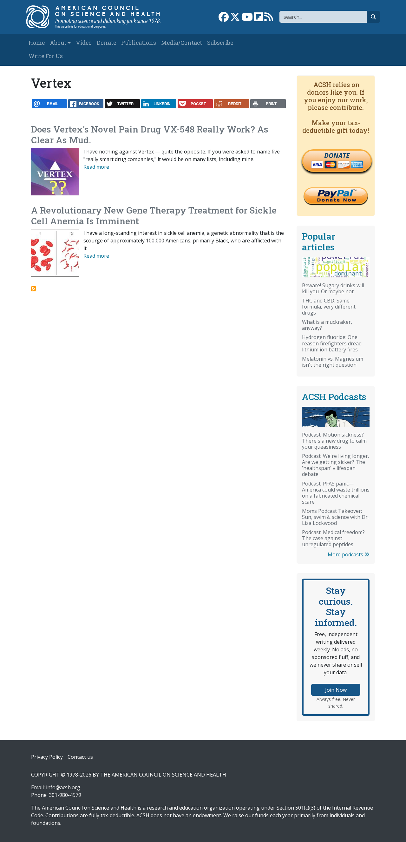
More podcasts (346, 554)
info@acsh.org (63, 787)
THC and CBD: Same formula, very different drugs (329, 306)
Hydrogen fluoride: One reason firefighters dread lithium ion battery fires (332, 343)
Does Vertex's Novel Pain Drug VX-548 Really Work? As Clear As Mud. (149, 134)
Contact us (80, 756)
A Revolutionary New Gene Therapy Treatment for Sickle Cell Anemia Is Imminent (154, 215)
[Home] (97, 17)
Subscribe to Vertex (33, 288)
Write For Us (46, 56)
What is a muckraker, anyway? (327, 324)
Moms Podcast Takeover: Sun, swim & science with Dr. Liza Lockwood (335, 516)
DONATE (337, 155)
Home (37, 42)
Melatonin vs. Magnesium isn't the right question (332, 361)
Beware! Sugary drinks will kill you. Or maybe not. (333, 288)
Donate (106, 42)
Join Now (336, 689)
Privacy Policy (47, 756)
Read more (96, 166)
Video (84, 42)
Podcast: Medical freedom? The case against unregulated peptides (333, 538)
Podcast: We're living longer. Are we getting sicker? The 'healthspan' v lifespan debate (335, 465)
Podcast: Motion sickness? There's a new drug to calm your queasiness (334, 440)
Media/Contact (181, 42)
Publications (138, 42)
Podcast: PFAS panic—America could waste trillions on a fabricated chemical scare (336, 492)
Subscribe (220, 42)
